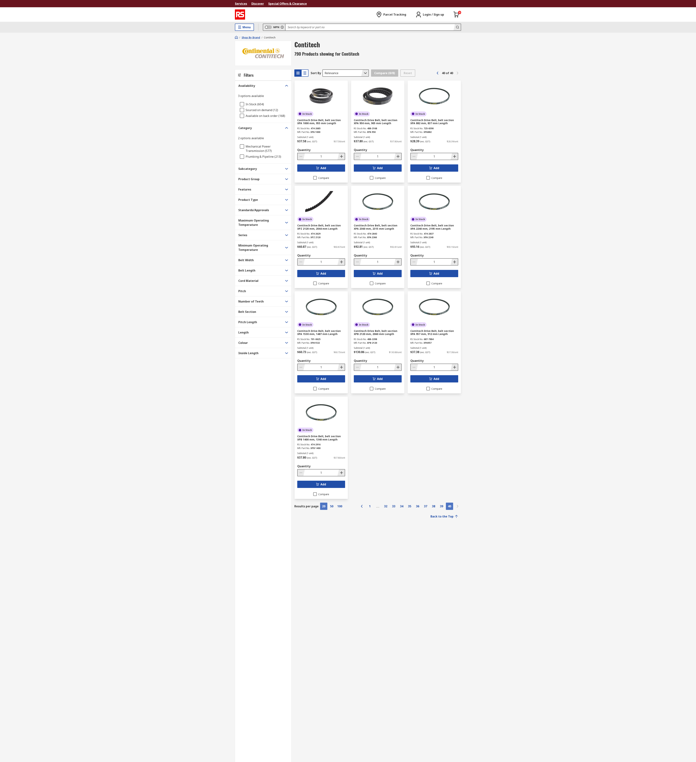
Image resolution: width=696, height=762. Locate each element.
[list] (304, 73)
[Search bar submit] (457, 27)
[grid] (298, 73)
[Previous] (437, 73)
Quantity (303, 150)
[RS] (240, 14)
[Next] (457, 73)
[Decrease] (301, 156)
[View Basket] (456, 14)
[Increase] (341, 156)
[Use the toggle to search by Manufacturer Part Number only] (282, 27)
